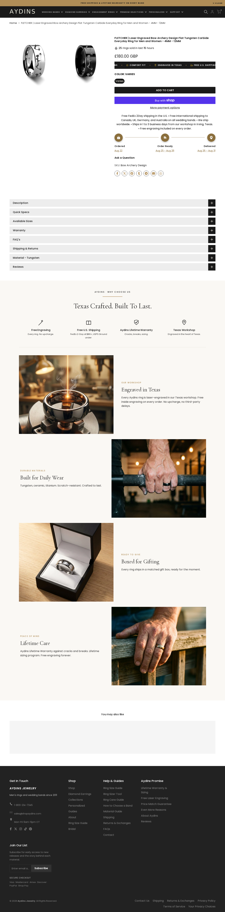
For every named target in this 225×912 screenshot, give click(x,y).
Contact (108, 835)
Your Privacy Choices (201, 906)
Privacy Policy (206, 901)
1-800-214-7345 (23, 805)
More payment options (165, 108)
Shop (71, 788)
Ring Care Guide (113, 800)
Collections (75, 800)
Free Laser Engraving (154, 798)
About (72, 817)
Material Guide (112, 811)
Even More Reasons (153, 810)
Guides (72, 811)
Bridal (72, 829)
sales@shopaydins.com (27, 813)
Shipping (108, 817)
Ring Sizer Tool (112, 794)
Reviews (146, 821)
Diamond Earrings (79, 794)
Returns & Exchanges (117, 823)
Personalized (76, 806)
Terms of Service (174, 906)
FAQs (106, 829)
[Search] (206, 12)
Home (13, 23)
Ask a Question (124, 158)
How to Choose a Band (117, 806)
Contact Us (142, 901)
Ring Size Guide (77, 823)
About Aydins (149, 816)
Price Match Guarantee (156, 804)
